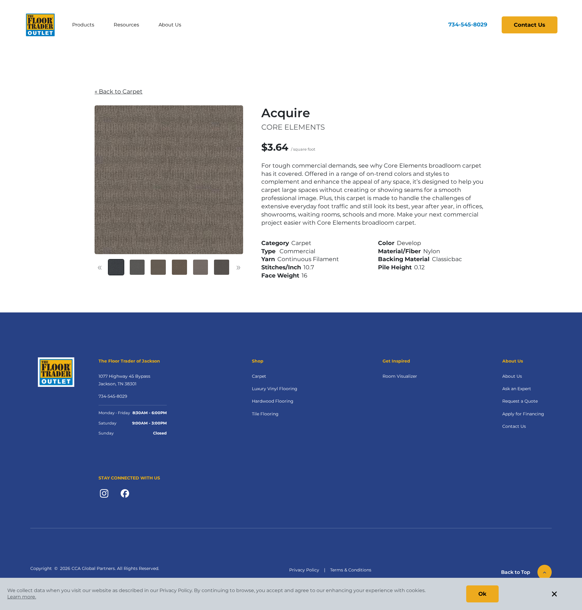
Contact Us (529, 25)
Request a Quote (520, 401)
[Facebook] (125, 493)
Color (386, 243)
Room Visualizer (400, 376)
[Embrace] (179, 267)
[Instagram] (104, 493)
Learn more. (21, 597)
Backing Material (404, 259)
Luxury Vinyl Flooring (274, 388)
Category (275, 243)
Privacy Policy (304, 570)
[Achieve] (116, 267)
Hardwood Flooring (272, 401)
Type (268, 251)
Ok (482, 594)
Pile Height (395, 267)
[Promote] (137, 267)
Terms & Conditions (350, 570)
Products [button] (83, 25)
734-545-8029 (467, 24)
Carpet (259, 376)
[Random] (158, 267)
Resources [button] (126, 25)
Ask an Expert (516, 388)
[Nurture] (200, 267)
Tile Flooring (265, 414)
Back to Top (515, 572)
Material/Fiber (399, 251)
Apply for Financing (523, 414)
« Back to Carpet (118, 91)
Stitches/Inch (281, 267)
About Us (170, 25)
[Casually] (221, 267)
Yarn (268, 259)
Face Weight (280, 275)
